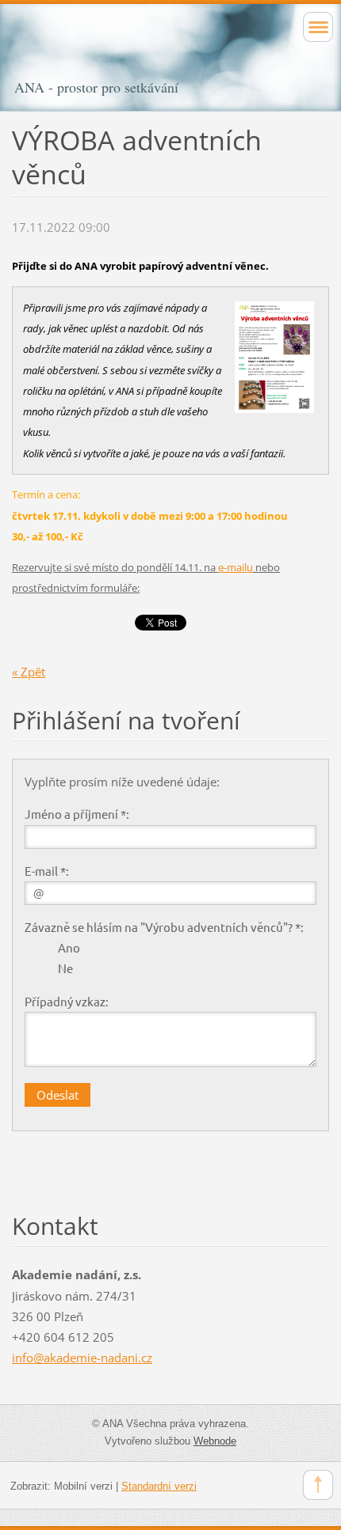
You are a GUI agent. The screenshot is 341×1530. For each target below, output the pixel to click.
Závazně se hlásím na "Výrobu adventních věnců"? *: (164, 926)
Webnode (214, 1441)
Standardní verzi (159, 1486)
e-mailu (235, 567)
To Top (318, 1485)
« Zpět (28, 672)
